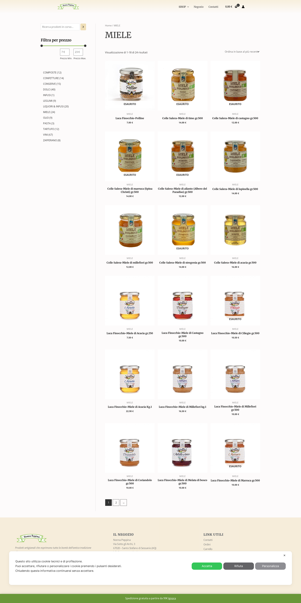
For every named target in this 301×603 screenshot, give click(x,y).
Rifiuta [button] (238, 566)
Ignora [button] (172, 598)
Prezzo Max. (80, 58)
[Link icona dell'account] (243, 6)
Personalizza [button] (270, 566)
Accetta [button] (207, 566)
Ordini (206, 544)
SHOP (182, 6)
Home (108, 25)
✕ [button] (284, 555)
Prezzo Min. (66, 58)
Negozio (198, 6)
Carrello (207, 549)
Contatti (213, 6)
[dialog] (150, 568)
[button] (187, 6)
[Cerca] (83, 27)
